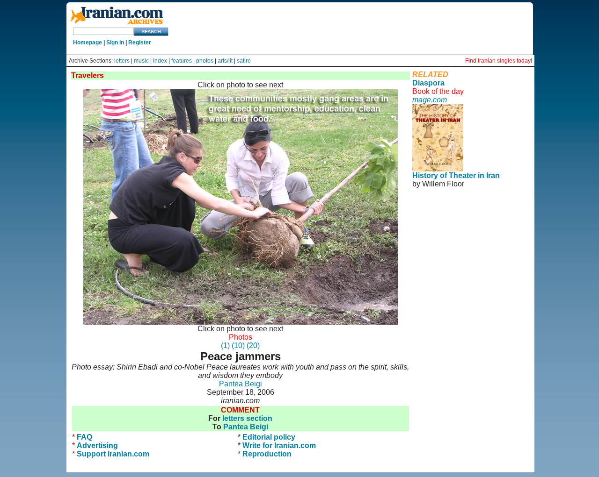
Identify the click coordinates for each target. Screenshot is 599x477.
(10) (238, 345)
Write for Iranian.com (279, 445)
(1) (225, 345)
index (160, 60)
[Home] (116, 24)
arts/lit (225, 60)
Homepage (87, 42)
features (181, 60)
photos (204, 60)
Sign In (115, 42)
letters (122, 60)
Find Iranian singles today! (498, 60)
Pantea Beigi (240, 384)
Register (139, 42)
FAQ (84, 437)
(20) (253, 345)
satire (244, 60)
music (141, 60)
